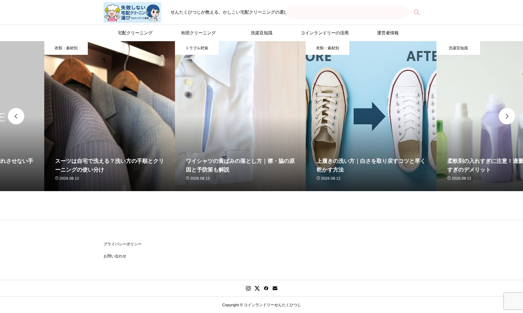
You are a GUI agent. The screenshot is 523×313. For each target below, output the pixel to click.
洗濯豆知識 (261, 33)
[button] (16, 116)
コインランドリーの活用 (325, 33)
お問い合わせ (115, 256)
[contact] (275, 288)
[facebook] (266, 288)
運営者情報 (388, 33)
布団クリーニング (198, 33)
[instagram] (248, 288)
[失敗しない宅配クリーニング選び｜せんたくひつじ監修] (132, 12)
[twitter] (257, 288)
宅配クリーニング (135, 33)
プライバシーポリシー (123, 244)
